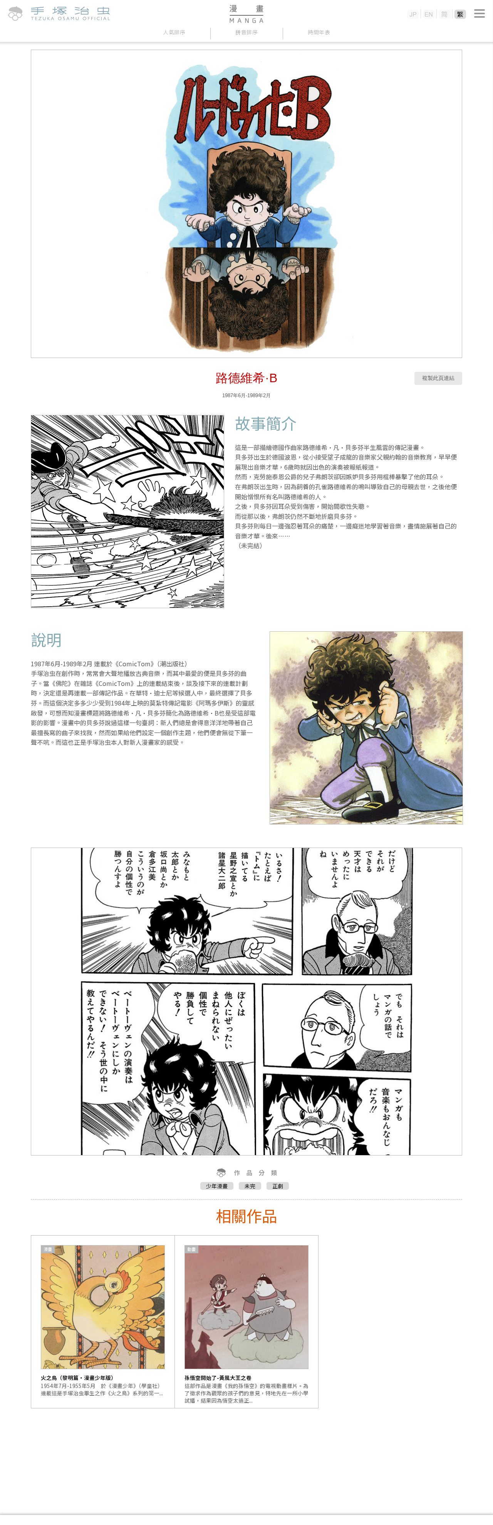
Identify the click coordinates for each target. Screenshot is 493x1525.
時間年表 (319, 32)
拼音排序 (246, 32)
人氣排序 (174, 32)
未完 (250, 1186)
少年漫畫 (217, 1186)
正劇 (277, 1186)
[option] (103, 1321)
